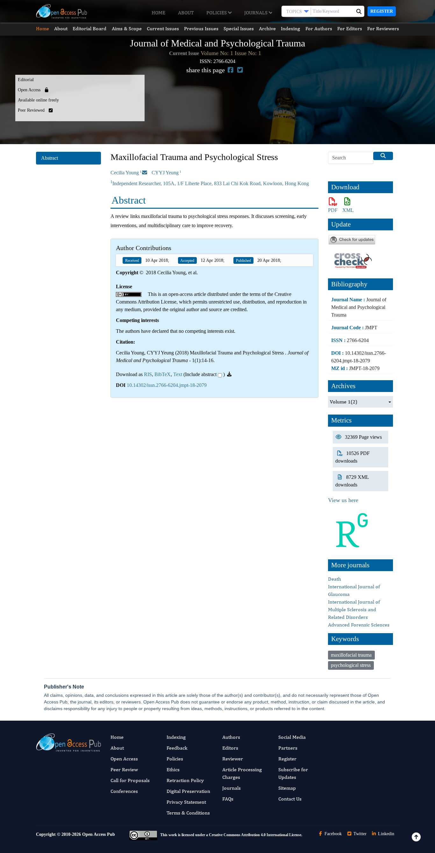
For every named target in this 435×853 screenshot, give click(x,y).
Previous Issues (201, 28)
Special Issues (239, 28)
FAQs (227, 799)
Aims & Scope (127, 28)
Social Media (292, 737)
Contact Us (290, 799)
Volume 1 (343, 402)
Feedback (177, 748)
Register (381, 11)
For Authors (318, 28)
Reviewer (232, 759)
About (186, 13)
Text (177, 374)
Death (334, 579)
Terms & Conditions (188, 813)
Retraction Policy (185, 780)
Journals (256, 13)
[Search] (383, 156)
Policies (217, 13)
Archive (267, 28)
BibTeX (162, 374)
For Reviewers (383, 28)
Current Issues (163, 28)
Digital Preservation (188, 791)
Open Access (124, 759)
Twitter (359, 833)
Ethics (173, 769)
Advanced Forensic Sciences (358, 625)
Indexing (290, 28)
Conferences (124, 791)
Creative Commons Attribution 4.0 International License (255, 835)
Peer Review (124, 769)
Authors (231, 737)
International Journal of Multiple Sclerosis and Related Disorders (354, 609)
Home (158, 13)
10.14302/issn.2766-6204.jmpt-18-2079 (167, 385)
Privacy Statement (186, 802)
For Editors (349, 28)
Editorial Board (89, 28)
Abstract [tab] (49, 158)
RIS (148, 374)
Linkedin (385, 833)
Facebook (332, 833)
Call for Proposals (130, 780)
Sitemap (287, 788)
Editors (230, 748)
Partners (287, 748)
